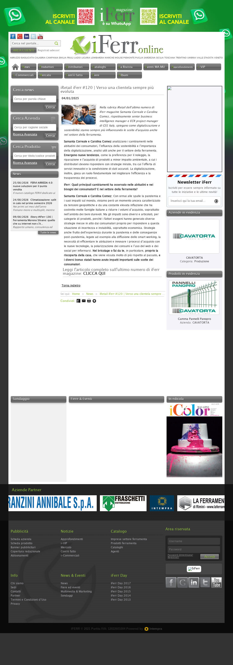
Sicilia (160, 58)
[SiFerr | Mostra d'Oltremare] (194, 568)
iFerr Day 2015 (121, 591)
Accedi (209, 557)
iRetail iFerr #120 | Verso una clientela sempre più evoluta (138, 294)
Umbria (191, 58)
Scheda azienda (21, 539)
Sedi (13, 587)
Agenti (115, 551)
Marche (109, 58)
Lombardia (97, 58)
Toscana (169, 58)
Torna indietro (71, 285)
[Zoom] (80, 126)
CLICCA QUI (94, 274)
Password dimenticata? (180, 555)
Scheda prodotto (21, 543)
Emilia (62, 58)
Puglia (139, 58)
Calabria (40, 58)
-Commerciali (23, 75)
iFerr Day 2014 (121, 595)
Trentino (181, 58)
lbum (123, 75)
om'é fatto (74, 75)
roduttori (47, 67)
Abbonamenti (19, 555)
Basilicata (27, 58)
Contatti (16, 591)
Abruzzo (15, 58)
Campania (52, 58)
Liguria (85, 58)
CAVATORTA (200, 322)
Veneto (218, 58)
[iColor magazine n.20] (194, 476)
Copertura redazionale (25, 551)
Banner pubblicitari (23, 547)
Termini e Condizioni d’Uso (28, 599)
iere (95, 75)
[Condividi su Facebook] (78, 301)
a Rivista (125, 67)
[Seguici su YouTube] (40, 38)
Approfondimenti (72, 539)
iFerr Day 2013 (121, 599)
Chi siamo (17, 583)
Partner (15, 595)
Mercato (66, 547)
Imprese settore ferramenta (129, 539)
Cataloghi (117, 547)
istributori (74, 67)
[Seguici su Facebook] (13, 38)
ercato (45, 75)
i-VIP (64, 543)
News (89, 294)
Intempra (155, 628)
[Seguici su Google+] (20, 38)
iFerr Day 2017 (121, 583)
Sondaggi (67, 595)
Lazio (77, 58)
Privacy (15, 603)
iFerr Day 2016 (121, 587)
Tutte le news (48, 232)
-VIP (201, 67)
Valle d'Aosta (205, 58)
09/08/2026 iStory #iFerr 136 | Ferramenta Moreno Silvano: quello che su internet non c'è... (34, 211)
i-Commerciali (70, 555)
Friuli (70, 58)
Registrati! (173, 557)
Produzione (201, 261)
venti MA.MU (155, 67)
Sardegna (149, 58)
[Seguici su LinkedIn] (27, 38)
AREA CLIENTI (23, 50)
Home (76, 294)
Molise (119, 58)
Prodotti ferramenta (124, 543)
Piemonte (128, 58)
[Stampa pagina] (88, 301)
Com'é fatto (68, 551)
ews (26, 67)
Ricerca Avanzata (25, 134)
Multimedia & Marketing (76, 591)
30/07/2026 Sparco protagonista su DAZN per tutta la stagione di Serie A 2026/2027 (34, 228)
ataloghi (99, 67)
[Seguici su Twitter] (33, 38)
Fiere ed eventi (70, 587)
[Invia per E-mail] (83, 301)
